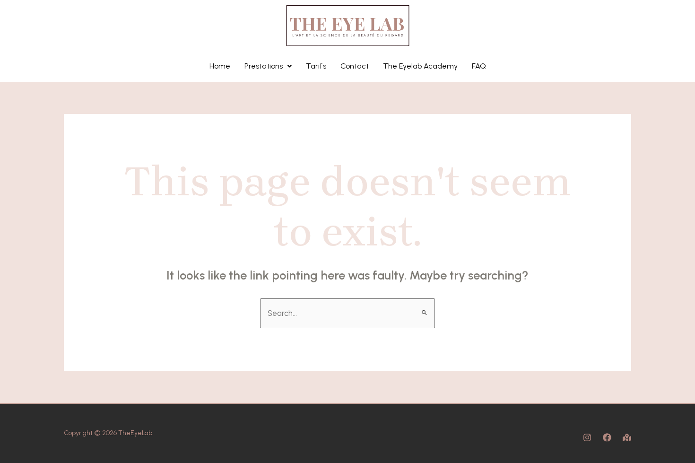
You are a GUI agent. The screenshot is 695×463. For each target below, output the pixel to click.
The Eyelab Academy (420, 65)
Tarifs (316, 65)
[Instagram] (587, 437)
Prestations (263, 65)
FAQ (479, 65)
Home (219, 65)
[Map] (627, 437)
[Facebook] (607, 437)
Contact (354, 65)
